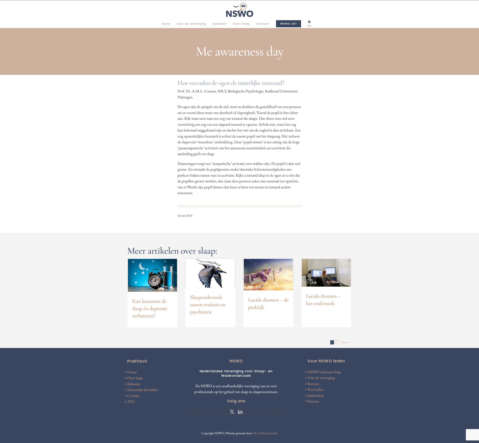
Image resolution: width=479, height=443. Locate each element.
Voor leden (315, 389)
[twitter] (232, 412)
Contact (133, 395)
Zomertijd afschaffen (142, 389)
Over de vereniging (321, 377)
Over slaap (135, 377)
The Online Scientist (265, 433)
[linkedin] (240, 412)
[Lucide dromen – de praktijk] (268, 274)
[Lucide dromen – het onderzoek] (326, 273)
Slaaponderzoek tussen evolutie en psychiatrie (207, 304)
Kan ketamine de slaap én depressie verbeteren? (149, 308)
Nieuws (313, 401)
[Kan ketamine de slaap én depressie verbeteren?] (152, 275)
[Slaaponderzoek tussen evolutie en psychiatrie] (210, 273)
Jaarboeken (315, 395)
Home (132, 372)
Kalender (134, 383)
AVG (131, 401)
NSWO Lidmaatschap (324, 371)
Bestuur (313, 383)
